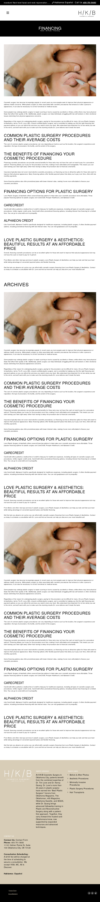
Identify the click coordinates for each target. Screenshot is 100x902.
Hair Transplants (77, 792)
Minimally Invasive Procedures (78, 783)
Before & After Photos (79, 774)
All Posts (49, 31)
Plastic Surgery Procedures (82, 788)
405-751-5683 (89, 3)
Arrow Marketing (13, 894)
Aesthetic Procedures (79, 778)
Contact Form (22, 840)
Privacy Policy (13, 890)
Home (42, 30)
